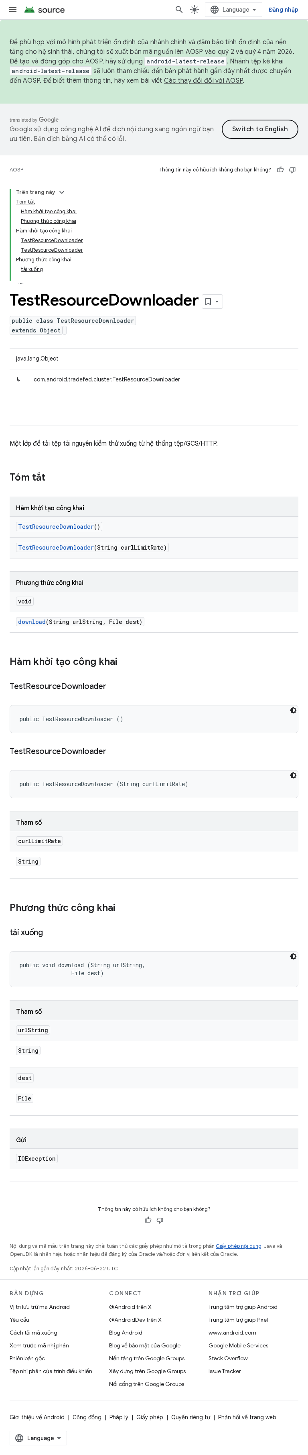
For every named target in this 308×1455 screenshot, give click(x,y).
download (32, 622)
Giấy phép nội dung (238, 1246)
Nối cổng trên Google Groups (146, 1384)
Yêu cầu (19, 1319)
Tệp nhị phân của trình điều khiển (51, 1371)
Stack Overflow (228, 1358)
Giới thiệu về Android (37, 1417)
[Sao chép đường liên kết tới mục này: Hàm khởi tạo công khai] (126, 662)
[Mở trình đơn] (13, 9)
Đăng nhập (283, 9)
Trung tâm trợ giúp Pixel (238, 1319)
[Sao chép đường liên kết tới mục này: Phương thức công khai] (124, 908)
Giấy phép (149, 1417)
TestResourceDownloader (56, 526)
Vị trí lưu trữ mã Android (40, 1306)
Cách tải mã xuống (33, 1332)
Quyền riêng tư (190, 1417)
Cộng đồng (87, 1417)
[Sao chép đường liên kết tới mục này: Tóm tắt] (53, 478)
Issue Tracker (225, 1371)
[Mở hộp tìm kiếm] (179, 9)
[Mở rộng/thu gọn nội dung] (62, 192)
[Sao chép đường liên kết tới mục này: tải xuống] (51, 933)
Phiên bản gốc (27, 1358)
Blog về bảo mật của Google (144, 1345)
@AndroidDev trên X (135, 1319)
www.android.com (232, 1332)
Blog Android (125, 1332)
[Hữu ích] (280, 170)
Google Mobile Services (238, 1345)
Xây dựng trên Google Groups (147, 1371)
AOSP (16, 169)
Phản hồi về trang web (247, 1417)
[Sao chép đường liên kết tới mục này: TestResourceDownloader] (114, 687)
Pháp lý (118, 1417)
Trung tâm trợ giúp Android (243, 1306)
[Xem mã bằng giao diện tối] (293, 710)
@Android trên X (130, 1306)
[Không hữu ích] (292, 170)
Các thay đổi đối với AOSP (203, 81)
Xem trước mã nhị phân (39, 1345)
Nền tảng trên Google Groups (146, 1358)
